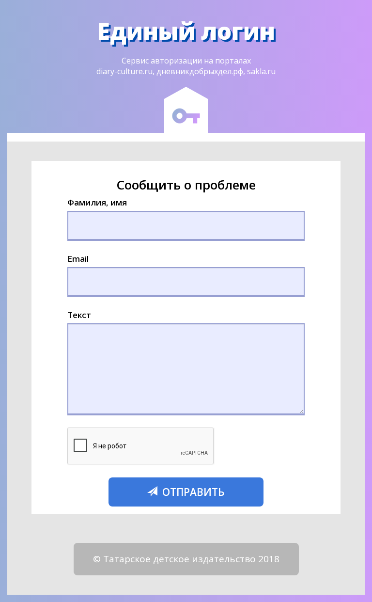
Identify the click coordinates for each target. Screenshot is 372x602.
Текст (79, 314)
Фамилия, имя (97, 202)
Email (78, 258)
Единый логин (186, 31)
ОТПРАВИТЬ (192, 492)
